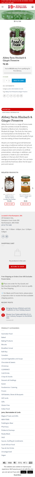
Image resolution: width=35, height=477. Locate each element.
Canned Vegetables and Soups (12, 359)
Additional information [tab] (10, 112)
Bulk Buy (4, 352)
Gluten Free (5, 405)
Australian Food (7, 334)
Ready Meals (5, 434)
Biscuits (4, 344)
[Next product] (15, 16)
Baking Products (7, 341)
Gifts (3, 402)
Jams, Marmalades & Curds (19, 13)
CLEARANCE (5, 369)
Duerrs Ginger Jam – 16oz (25, 196)
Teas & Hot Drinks (7, 448)
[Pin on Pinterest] (18, 95)
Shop (9, 13)
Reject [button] (30, 472)
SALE (3, 437)
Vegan (3, 455)
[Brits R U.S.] (17, 7)
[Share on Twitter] (11, 95)
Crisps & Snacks (7, 377)
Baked (3, 337)
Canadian (4, 355)
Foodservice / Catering (9, 387)
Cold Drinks (5, 373)
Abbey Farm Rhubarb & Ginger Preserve (16, 91)
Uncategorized (6, 452)
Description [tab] (6, 109)
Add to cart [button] (9, 204)
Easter (3, 384)
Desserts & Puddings (8, 380)
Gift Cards (4, 398)
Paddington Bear (7, 423)
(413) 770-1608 (6, 225)
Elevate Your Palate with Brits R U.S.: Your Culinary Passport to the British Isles (19, 316)
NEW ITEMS (5, 419)
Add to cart (19, 81)
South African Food (8, 445)
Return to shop (17, 267)
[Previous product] (19, 16)
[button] (2, 7)
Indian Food (5, 409)
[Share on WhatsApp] (4, 95)
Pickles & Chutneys (8, 430)
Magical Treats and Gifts (9, 416)
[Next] (32, 192)
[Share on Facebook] (7, 95)
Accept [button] (23, 472)
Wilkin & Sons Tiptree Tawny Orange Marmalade (9, 197)
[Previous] (2, 192)
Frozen (3, 391)
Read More (17, 475)
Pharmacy (4, 427)
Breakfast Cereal (7, 348)
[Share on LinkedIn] (21, 95)
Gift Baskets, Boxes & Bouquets (12, 394)
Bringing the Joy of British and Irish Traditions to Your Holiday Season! (18, 309)
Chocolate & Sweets (8, 362)
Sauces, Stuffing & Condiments (12, 441)
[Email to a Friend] (14, 95)
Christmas (5, 366)
